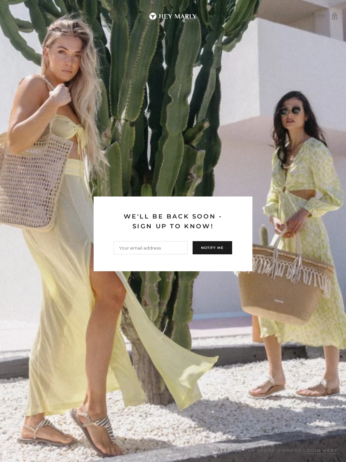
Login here (320, 450)
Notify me (212, 248)
